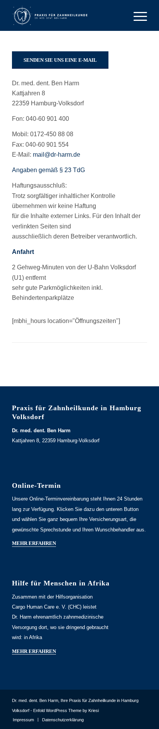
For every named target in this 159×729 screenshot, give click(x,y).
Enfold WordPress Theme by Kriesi (66, 710)
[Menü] (136, 15)
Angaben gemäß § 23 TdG (48, 170)
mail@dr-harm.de (56, 154)
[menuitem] (23, 720)
